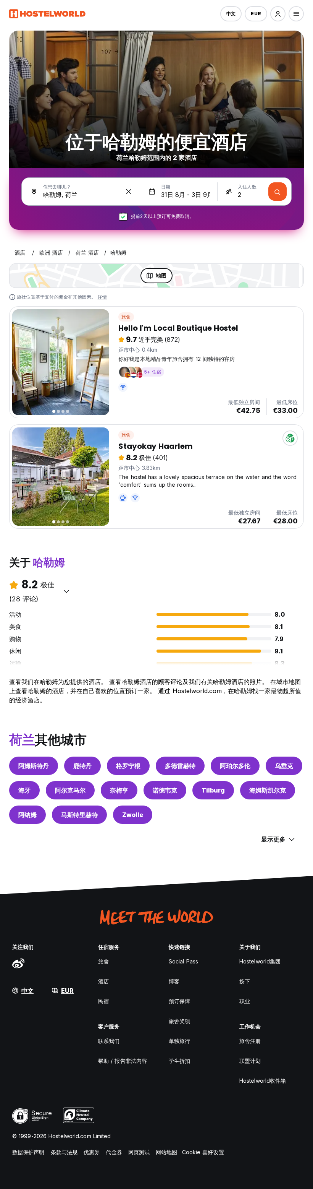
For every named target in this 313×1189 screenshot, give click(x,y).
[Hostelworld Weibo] (18, 963)
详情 (102, 297)
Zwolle (132, 815)
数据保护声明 (28, 1152)
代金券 (114, 1152)
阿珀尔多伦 (235, 766)
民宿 (103, 1001)
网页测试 (139, 1152)
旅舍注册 (250, 1041)
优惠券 (92, 1152)
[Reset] (128, 191)
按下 (244, 981)
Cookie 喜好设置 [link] (203, 1152)
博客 (174, 981)
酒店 (103, 981)
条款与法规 (64, 1152)
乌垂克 (284, 766)
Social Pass (183, 961)
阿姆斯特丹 (33, 766)
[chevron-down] (66, 591)
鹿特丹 (82, 766)
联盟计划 (250, 1060)
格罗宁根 (128, 766)
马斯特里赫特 (79, 815)
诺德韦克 (165, 790)
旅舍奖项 (179, 1021)
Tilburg (213, 790)
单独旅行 (179, 1041)
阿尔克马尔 (70, 790)
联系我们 (108, 1041)
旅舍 (126, 317)
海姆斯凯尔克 (267, 790)
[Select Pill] (278, 13)
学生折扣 (179, 1060)
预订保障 (179, 1001)
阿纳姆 (27, 815)
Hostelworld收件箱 (262, 1080)
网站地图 (166, 1152)
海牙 (24, 790)
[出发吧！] (277, 191)
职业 (244, 1001)
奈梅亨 (119, 790)
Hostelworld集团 (260, 961)
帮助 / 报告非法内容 (122, 1060)
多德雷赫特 (180, 766)
